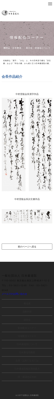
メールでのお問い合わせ (14, 293)
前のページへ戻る (27, 246)
